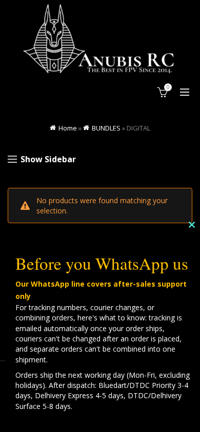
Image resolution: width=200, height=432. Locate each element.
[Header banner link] (100, 38)
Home (67, 128)
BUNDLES (106, 128)
